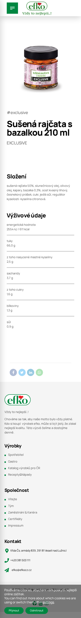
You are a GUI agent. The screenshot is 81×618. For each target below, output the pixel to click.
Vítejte (12, 499)
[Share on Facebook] (13, 372)
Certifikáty (15, 519)
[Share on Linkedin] (30, 372)
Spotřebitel (16, 455)
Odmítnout (36, 610)
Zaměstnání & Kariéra (22, 512)
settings (48, 602)
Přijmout (14, 610)
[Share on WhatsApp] (39, 372)
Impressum (15, 525)
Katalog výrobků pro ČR (24, 468)
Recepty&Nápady (20, 474)
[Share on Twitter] (22, 372)
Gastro (12, 461)
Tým (11, 506)
